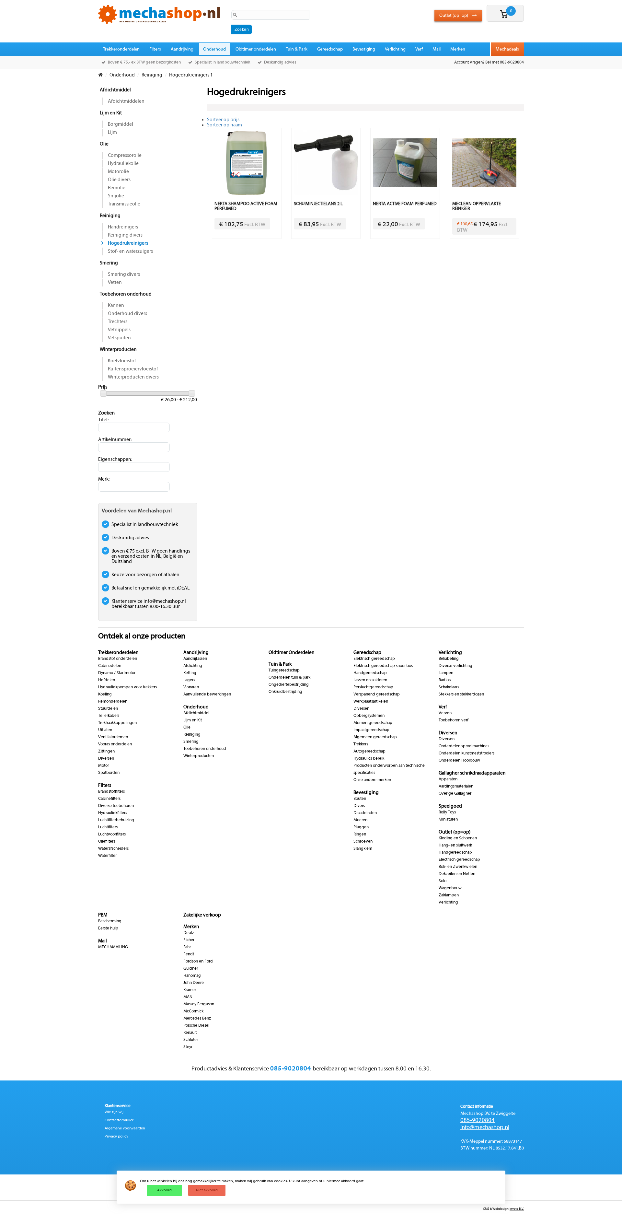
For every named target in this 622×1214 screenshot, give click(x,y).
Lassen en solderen (370, 680)
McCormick (193, 1011)
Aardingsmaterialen (456, 786)
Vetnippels (119, 330)
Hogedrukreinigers (128, 243)
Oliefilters (106, 841)
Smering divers (124, 274)
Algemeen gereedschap (375, 737)
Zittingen (106, 751)
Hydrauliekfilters (112, 813)
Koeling (105, 694)
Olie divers (119, 179)
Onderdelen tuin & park (289, 677)
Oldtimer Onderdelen (292, 652)
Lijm (112, 132)
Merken (457, 49)
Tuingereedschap (284, 670)
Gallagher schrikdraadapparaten (472, 773)
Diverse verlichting (455, 666)
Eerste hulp (108, 928)
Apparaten (448, 779)
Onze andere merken (372, 780)
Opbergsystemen (369, 716)
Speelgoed (450, 806)
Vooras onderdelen (115, 744)
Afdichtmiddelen (126, 101)
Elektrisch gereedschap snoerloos (383, 666)
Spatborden (109, 773)
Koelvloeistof (122, 361)
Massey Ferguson (198, 1004)
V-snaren (191, 687)
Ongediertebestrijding (289, 685)
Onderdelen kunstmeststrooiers (466, 753)
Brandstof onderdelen (117, 659)
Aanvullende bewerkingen (207, 694)
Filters (155, 49)
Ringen (359, 834)
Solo (442, 881)
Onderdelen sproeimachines (464, 746)
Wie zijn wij (114, 1112)
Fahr (187, 947)
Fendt (188, 954)
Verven (445, 713)
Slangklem (362, 848)
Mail (436, 49)
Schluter (190, 1040)
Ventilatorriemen (113, 737)
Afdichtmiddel (115, 90)
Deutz (188, 933)
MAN (187, 997)
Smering (109, 263)
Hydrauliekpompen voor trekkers (127, 687)
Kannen (116, 305)
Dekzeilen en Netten (457, 874)
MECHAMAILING (113, 947)
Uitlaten (105, 730)
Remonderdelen (112, 701)
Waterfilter (107, 856)
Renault (190, 1033)
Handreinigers (123, 227)
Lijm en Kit (111, 113)
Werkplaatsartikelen (370, 701)
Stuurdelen (108, 708)
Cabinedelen (109, 666)
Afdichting (192, 666)
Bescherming (109, 921)
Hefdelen (106, 680)
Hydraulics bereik (368, 758)
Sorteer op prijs (223, 120)
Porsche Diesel (196, 1025)
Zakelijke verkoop (202, 915)
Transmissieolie (124, 204)
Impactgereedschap (371, 730)
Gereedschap (330, 49)
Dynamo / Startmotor (116, 673)
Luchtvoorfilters (112, 834)
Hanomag (192, 976)
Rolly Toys (447, 812)
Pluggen (361, 827)
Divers (359, 806)
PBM (102, 915)
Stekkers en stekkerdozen (461, 694)
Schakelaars (449, 687)
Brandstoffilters (111, 791)
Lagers (189, 680)
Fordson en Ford (198, 961)
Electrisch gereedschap (459, 860)
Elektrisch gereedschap (374, 659)
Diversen (106, 758)
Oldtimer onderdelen (256, 49)
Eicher (188, 940)
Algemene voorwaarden (125, 1128)
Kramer (189, 990)
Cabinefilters (109, 799)
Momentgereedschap (372, 723)
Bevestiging (363, 49)
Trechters (117, 321)
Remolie (116, 188)
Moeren (360, 820)
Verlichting (395, 49)
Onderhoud (214, 49)
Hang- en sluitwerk (455, 845)
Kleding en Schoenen (458, 838)
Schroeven (363, 841)
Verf (419, 49)
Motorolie (118, 171)
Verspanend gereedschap (376, 694)
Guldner (190, 968)
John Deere (193, 983)
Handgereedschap (370, 673)
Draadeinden (365, 813)
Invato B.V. (517, 1209)
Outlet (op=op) (454, 15)
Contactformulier (119, 1120)
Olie (104, 144)
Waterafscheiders (113, 848)
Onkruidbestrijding (285, 692)
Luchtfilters (108, 827)
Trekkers (360, 744)
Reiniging (110, 215)
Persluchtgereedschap (373, 687)
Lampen (446, 673)
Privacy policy (116, 1136)
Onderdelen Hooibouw (459, 760)
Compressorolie (125, 155)
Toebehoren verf (453, 720)
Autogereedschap (369, 751)
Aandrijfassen (195, 659)
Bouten (359, 799)
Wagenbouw (450, 888)
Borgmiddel (120, 124)
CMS (486, 1209)
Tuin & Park (296, 49)
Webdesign (500, 1209)
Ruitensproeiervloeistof (133, 369)
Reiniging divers (125, 235)
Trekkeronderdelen (121, 49)
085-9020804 (477, 1120)
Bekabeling (449, 659)
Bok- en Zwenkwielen (458, 867)
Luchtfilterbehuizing (116, 820)
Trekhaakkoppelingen (117, 723)
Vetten (115, 282)
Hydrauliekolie (123, 163)
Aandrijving (182, 49)
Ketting (189, 673)
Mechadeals (507, 49)
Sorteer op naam (224, 125)
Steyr (187, 1047)
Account (461, 62)
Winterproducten (118, 349)
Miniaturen (448, 819)
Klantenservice (118, 1106)
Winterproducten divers (133, 377)
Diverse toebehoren (116, 806)
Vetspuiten (119, 338)
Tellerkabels (108, 716)
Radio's (445, 680)
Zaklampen (449, 895)
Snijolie (116, 196)
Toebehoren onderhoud (126, 294)
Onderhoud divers (127, 313)
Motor (103, 766)
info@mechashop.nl (484, 1128)
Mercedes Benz (197, 1018)
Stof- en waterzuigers (130, 251)
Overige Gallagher (455, 793)
